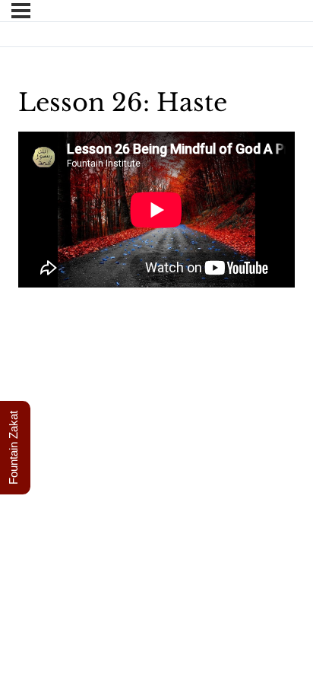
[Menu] (21, 10)
